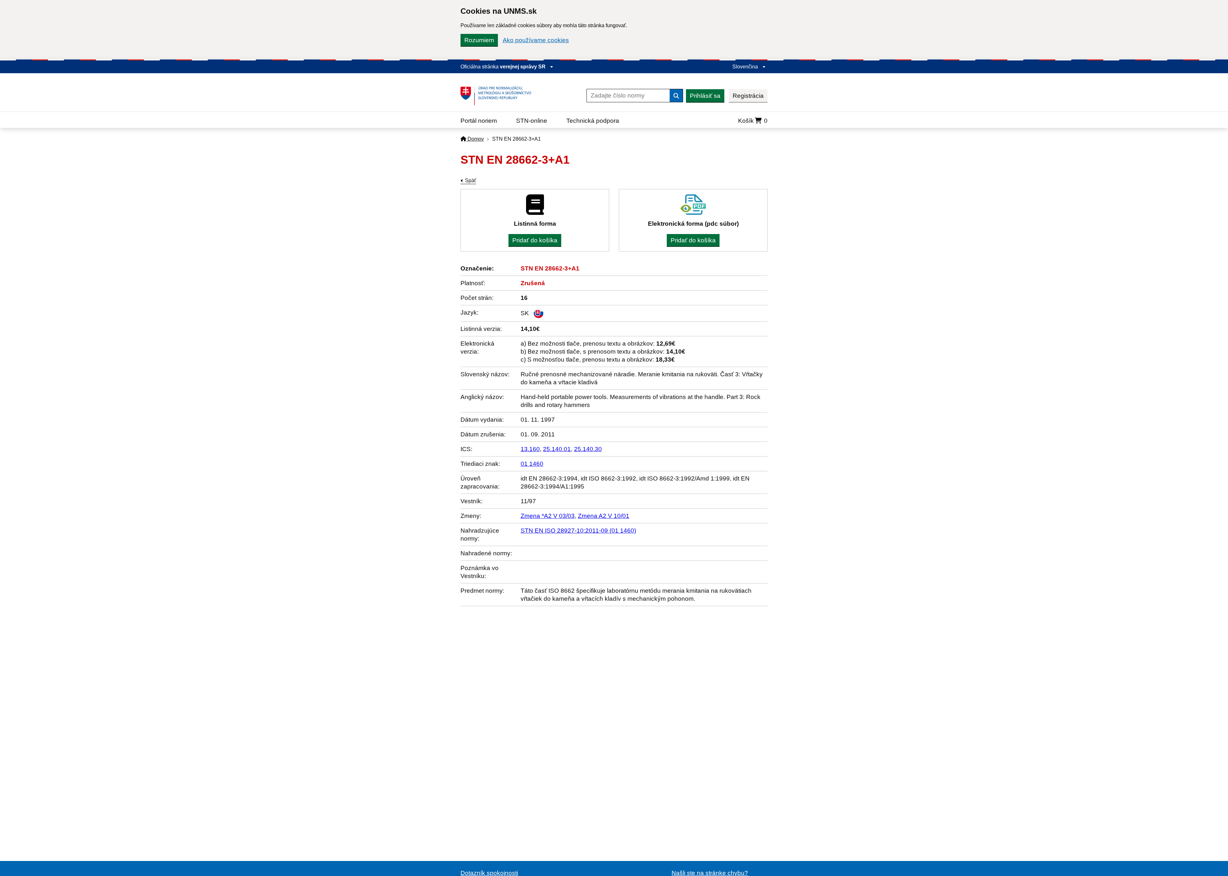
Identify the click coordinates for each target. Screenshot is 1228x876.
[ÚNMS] (498, 95)
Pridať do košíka (534, 240)
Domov (475, 139)
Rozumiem (479, 40)
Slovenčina (745, 66)
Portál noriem (478, 120)
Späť (470, 180)
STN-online (531, 120)
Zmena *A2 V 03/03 (548, 515)
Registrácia (748, 95)
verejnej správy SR (523, 66)
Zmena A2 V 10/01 (603, 515)
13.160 (530, 449)
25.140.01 (557, 449)
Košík (752, 120)
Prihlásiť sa (705, 95)
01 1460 (532, 463)
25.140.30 (588, 449)
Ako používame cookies (536, 40)
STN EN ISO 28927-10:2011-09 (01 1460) (578, 530)
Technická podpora (592, 120)
